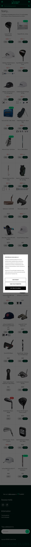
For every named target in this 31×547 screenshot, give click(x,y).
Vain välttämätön (15, 284)
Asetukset (15, 279)
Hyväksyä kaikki (15, 288)
